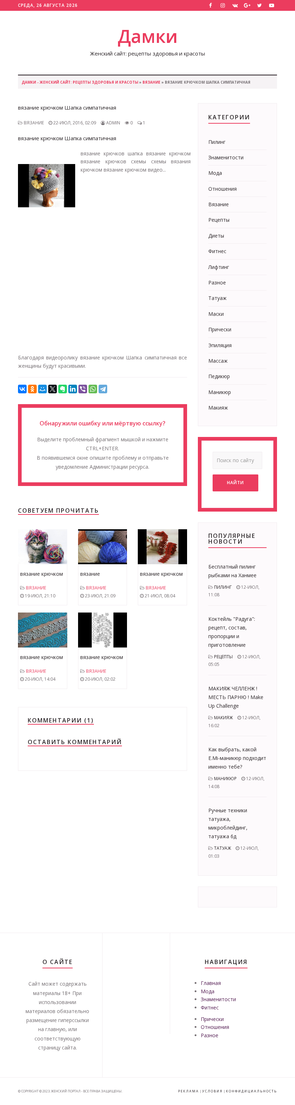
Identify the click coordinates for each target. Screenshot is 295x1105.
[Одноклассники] (32, 389)
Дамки (148, 36)
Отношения (222, 188)
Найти (235, 482)
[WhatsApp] (92, 389)
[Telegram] (103, 389)
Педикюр (219, 376)
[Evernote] (62, 389)
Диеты (216, 235)
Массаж (218, 360)
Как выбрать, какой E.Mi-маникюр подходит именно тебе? (237, 758)
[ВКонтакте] (22, 389)
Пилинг (217, 141)
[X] (52, 389)
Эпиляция (220, 345)
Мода (215, 172)
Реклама (188, 1091)
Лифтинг (218, 267)
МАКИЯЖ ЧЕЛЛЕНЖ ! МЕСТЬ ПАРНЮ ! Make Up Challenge (235, 697)
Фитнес (217, 251)
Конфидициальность (251, 1091)
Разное (217, 282)
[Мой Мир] (42, 389)
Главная (211, 983)
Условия (212, 1091)
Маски (216, 313)
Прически (219, 329)
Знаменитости (226, 157)
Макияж (218, 407)
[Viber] (82, 389)
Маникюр (219, 392)
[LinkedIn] (72, 389)
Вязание (151, 82)
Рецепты (219, 219)
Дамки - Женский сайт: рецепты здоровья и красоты (80, 82)
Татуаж (217, 298)
